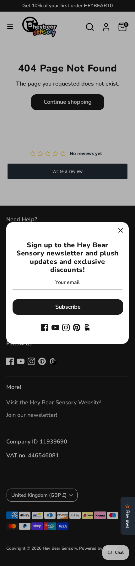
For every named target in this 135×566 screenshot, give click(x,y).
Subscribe (68, 307)
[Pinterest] (76, 327)
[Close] (120, 230)
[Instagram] (66, 327)
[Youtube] (55, 327)
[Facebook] (44, 327)
